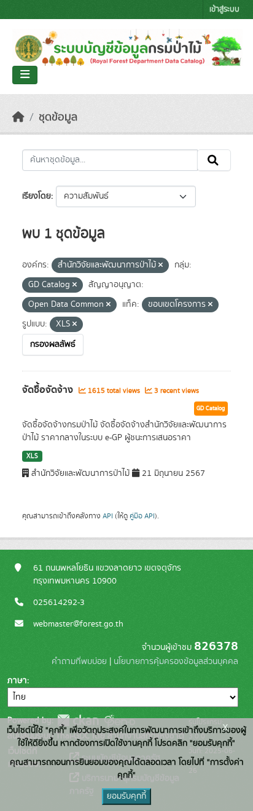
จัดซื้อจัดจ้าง (49, 390)
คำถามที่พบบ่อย (79, 661)
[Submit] (214, 160)
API (108, 515)
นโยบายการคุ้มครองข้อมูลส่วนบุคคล (176, 661)
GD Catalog (211, 408)
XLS (32, 456)
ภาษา (17, 681)
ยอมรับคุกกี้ (126, 796)
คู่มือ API (142, 515)
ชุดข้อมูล (58, 117)
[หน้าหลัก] (18, 117)
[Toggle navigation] (24, 75)
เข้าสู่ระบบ (224, 9)
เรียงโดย (36, 196)
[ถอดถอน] (160, 266)
